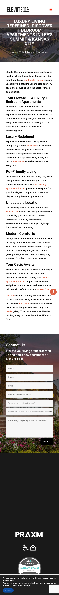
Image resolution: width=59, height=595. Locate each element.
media (9, 311)
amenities (32, 145)
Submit (46, 441)
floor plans (23, 303)
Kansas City (12, 211)
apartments (18, 161)
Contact (10, 295)
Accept (8, 590)
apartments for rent (33, 80)
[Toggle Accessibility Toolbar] (53, 292)
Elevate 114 (17, 52)
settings (22, 585)
